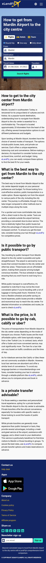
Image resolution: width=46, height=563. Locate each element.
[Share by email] (2, 532)
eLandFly (5, 159)
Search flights (23, 74)
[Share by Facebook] (10, 532)
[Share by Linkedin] (22, 532)
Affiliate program (8, 520)
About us (5, 500)
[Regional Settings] (36, 4)
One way (23, 43)
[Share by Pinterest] (18, 532)
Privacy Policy (7, 510)
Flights (11, 37)
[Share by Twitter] (14, 532)
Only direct (36, 43)
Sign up (38, 540)
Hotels (22, 37)
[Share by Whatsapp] (6, 532)
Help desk (5, 469)
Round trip (9, 43)
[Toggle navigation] (41, 4)
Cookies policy (7, 505)
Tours (33, 37)
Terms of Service (8, 515)
